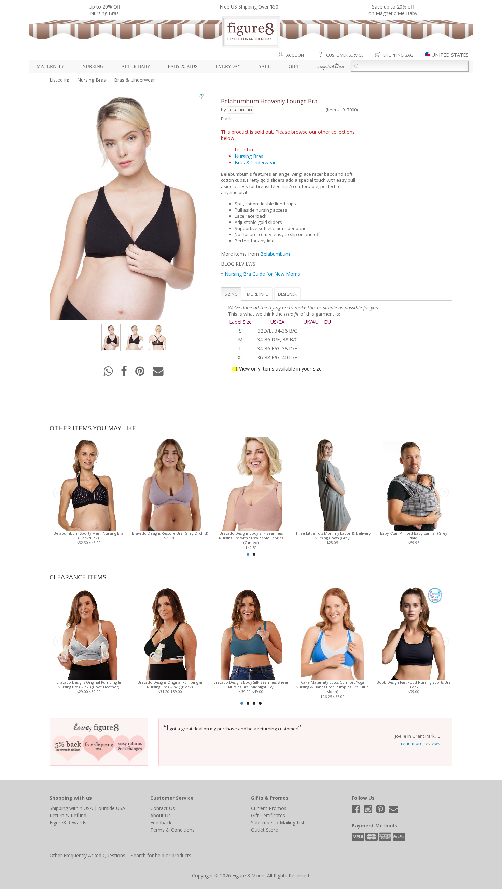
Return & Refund (68, 815)
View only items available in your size (280, 368)
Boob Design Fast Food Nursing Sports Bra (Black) (414, 684)
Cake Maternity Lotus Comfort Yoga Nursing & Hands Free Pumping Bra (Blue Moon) (332, 687)
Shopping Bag (398, 55)
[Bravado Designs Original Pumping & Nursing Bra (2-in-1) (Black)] (169, 632)
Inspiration (331, 67)
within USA (81, 808)
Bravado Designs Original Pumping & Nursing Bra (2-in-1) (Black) (170, 684)
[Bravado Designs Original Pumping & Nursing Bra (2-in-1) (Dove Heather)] (88, 632)
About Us (160, 815)
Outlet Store (264, 829)
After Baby (135, 66)
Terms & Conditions (172, 829)
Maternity (51, 66)
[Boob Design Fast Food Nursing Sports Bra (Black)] (413, 632)
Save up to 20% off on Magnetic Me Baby (392, 9)
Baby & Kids (183, 66)
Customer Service (344, 55)
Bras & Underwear (134, 80)
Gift (294, 66)
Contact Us (162, 808)
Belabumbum (240, 110)
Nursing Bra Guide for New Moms (262, 274)
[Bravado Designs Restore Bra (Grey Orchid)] (169, 483)
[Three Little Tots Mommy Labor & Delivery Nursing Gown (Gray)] (332, 483)
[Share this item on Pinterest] (140, 373)
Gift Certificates (268, 815)
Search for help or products (161, 855)
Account (296, 55)
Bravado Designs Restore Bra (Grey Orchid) (170, 533)
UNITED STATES (450, 55)
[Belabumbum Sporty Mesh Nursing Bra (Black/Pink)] (88, 483)
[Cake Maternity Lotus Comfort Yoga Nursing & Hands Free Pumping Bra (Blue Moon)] (332, 632)
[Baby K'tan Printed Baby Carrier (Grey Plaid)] (413, 483)
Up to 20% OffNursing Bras (104, 9)
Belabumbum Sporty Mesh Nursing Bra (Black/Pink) (88, 535)
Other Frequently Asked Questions (87, 855)
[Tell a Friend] (158, 373)
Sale (265, 66)
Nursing (92, 66)
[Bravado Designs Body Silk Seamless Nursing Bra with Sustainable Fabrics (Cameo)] (251, 483)
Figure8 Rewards (68, 822)
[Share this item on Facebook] (124, 373)
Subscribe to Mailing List (278, 822)
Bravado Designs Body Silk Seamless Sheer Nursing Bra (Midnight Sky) (251, 684)
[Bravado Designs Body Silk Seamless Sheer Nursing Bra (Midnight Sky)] (251, 632)
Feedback (160, 822)
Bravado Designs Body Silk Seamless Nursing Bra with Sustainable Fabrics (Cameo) (251, 538)
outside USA (111, 808)
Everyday (228, 66)
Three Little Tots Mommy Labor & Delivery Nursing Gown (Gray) (332, 535)
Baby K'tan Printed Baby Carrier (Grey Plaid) (413, 535)
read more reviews (420, 743)
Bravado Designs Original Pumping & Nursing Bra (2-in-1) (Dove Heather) (88, 684)
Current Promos (269, 808)
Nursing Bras (91, 80)
